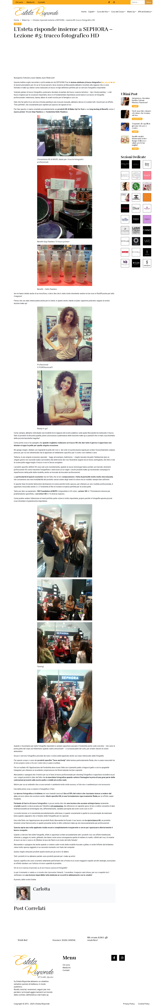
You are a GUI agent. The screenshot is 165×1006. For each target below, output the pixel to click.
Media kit (30, 2)
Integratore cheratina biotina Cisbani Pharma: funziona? (141, 100)
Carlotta (41, 889)
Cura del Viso (102, 11)
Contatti (41, 2)
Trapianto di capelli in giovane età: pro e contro (141, 126)
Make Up (131, 11)
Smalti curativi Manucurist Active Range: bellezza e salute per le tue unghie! (139, 140)
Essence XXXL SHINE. (64, 940)
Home (83, 11)
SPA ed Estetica (144, 11)
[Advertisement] (65, 58)
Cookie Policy (143, 1004)
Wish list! (23, 940)
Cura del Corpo (117, 11)
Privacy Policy (129, 1004)
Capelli (91, 11)
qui (103, 82)
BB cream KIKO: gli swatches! (97, 939)
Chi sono (19, 2)
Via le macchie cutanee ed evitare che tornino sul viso (141, 113)
